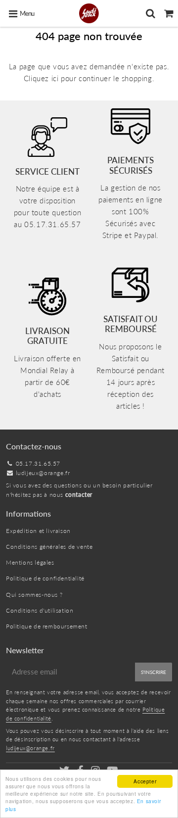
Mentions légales (30, 562)
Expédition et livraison (38, 530)
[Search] (150, 13)
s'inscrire (153, 672)
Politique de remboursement (47, 626)
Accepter (145, 781)
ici (55, 78)
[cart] (169, 13)
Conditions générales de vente (49, 546)
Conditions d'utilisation (39, 610)
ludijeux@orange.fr (43, 473)
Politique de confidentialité (45, 578)
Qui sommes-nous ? (34, 594)
